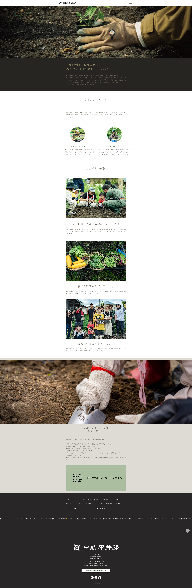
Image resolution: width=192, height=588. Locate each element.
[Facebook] (99, 577)
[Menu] (130, 3)
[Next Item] (188, 531)
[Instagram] (95, 577)
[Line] (92, 577)
